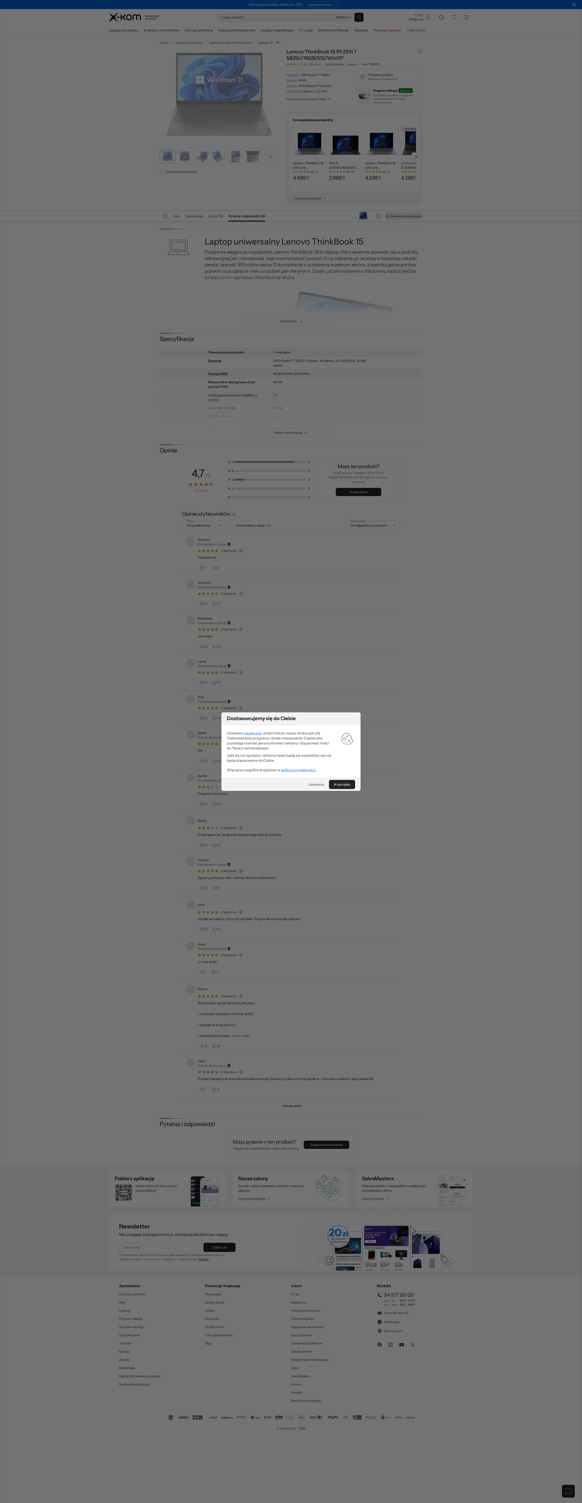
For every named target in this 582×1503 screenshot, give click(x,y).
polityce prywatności (298, 770)
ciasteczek (252, 733)
